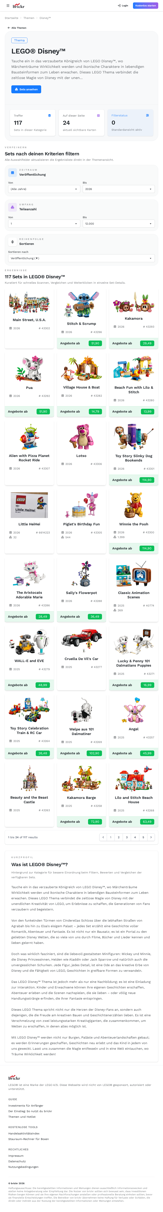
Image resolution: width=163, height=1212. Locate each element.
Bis (85, 182)
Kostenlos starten (145, 5)
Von (10, 182)
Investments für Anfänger (25, 1105)
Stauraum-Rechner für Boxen (28, 1139)
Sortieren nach (18, 251)
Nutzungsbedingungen (23, 1166)
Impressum (15, 1155)
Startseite (11, 17)
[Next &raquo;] (151, 837)
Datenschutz (17, 1161)
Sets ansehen (28, 89)
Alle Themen (19, 27)
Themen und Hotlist (22, 1116)
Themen (28, 17)
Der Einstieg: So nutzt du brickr (30, 1111)
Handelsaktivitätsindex (23, 1133)
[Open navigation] (8, 5)
